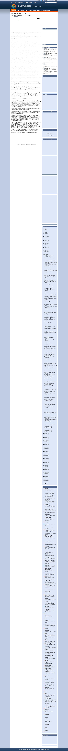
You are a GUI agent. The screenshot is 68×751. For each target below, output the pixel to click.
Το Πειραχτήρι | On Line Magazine (49, 643)
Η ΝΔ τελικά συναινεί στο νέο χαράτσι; (50, 348)
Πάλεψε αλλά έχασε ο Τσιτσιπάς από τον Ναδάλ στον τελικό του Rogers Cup (50, 599)
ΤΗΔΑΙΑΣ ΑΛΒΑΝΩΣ (48, 63)
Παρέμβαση (46, 620)
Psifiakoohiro (46, 657)
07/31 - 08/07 (46, 440)
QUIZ (11, 2)
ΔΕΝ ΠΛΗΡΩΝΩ (47, 581)
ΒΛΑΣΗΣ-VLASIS (47, 594)
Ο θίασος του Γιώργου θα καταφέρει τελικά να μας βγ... (49, 284)
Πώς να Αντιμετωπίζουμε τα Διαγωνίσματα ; (49, 528)
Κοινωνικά (35, 2)
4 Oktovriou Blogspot (48, 665)
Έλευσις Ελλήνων (47, 609)
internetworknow (47, 723)
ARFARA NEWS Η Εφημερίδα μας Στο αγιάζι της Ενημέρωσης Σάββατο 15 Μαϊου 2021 (50, 566)
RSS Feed (38, 0)
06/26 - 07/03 (46, 447)
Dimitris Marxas (47, 48)
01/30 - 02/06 (46, 476)
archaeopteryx (47, 584)
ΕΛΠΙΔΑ (46, 618)
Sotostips (46, 578)
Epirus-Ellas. (46, 532)
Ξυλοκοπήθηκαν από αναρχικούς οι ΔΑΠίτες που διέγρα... (49, 352)
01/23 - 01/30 (46, 477)
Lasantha (38, 749)
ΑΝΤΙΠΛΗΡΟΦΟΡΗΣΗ (48, 529)
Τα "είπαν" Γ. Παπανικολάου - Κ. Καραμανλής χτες (48, 324)
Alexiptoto (46, 717)
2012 (44, 230)
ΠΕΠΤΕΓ (46, 718)
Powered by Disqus (45, 73)
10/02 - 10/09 (46, 250)
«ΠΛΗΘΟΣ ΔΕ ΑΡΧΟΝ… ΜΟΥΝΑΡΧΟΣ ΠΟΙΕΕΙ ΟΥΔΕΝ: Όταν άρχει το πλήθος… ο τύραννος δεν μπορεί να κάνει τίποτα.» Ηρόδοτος (50, 695)
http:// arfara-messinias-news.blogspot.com (48, 569)
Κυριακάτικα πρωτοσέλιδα (48, 426)
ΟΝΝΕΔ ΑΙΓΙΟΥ (47, 714)
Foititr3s (46, 691)
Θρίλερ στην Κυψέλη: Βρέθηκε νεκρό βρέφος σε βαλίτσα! (50, 499)
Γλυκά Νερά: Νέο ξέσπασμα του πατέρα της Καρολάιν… (49, 541)
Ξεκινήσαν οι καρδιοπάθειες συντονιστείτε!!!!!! (48, 286)
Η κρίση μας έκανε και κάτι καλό (49, 592)
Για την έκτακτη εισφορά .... (48, 288)
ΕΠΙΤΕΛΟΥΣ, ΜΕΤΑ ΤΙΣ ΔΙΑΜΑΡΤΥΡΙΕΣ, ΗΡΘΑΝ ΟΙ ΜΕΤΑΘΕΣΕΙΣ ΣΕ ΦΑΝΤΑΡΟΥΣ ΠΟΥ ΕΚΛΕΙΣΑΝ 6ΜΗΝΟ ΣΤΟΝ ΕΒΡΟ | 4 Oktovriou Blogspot (50, 62)
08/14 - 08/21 (46, 437)
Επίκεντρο (46, 601)
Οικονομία (22, 10)
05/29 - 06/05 (46, 452)
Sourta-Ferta (46, 731)
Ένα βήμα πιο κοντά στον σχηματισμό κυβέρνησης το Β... (49, 301)
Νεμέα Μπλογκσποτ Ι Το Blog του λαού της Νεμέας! (50, 653)
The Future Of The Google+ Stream (49, 656)
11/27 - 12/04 (46, 239)
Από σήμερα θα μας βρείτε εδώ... (49, 577)
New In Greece (47, 630)
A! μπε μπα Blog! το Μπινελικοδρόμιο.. (48, 591)
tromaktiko (46, 488)
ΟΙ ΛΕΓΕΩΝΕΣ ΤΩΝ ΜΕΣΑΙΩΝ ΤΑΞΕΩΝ (50, 661)
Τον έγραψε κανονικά (48, 698)
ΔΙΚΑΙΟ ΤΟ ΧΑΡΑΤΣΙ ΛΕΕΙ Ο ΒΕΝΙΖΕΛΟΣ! (49, 266)
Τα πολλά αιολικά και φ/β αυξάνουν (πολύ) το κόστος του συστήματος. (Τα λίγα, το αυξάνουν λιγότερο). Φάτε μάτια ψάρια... (50, 586)
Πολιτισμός (30, 10)
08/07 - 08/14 (46, 438)
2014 (44, 228)
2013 (44, 229)
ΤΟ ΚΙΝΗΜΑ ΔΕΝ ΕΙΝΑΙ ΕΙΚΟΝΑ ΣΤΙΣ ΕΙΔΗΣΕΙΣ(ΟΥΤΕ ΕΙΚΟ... (49, 359)
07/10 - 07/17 (46, 444)
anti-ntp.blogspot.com (48, 576)
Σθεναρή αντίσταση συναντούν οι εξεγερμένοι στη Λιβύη (49, 400)
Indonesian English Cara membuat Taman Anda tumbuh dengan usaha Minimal (50, 642)
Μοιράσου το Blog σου (48, 668)
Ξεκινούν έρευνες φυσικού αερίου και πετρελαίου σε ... (49, 405)
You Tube (56, 0)
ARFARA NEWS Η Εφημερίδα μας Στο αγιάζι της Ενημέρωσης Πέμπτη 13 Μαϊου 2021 (50, 574)
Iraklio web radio (47, 606)
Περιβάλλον (30, 2)
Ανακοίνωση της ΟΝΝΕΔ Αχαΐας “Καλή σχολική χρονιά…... (50, 373)
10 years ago (47, 52)
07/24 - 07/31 (46, 441)
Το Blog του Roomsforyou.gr (48, 669)
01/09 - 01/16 (46, 480)
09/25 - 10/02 (46, 251)
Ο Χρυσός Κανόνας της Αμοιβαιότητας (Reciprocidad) (50, 513)
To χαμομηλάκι (47, 511)
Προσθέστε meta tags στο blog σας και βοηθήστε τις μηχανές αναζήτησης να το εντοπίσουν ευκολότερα (50, 673)
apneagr (46, 521)
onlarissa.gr (46, 730)
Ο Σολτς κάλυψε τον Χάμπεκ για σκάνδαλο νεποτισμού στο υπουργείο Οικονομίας (50, 538)
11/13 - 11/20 (46, 241)
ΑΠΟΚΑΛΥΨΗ (47, 724)
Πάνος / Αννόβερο (48, 53)
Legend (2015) (46, 639)
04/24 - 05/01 (46, 459)
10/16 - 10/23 (46, 247)
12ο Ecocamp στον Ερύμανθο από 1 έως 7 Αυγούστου (50, 631)
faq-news (46, 693)
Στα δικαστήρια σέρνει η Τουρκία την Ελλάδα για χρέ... (49, 327)
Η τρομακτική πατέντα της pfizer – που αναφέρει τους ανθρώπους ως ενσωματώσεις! (50, 552)
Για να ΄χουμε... (47, 709)
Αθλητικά (38, 10)
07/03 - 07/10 (46, 445)
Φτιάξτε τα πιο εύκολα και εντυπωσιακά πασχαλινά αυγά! (49, 664)
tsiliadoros (46, 628)
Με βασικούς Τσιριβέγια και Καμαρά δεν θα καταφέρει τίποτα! (50, 515)
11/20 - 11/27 (46, 240)
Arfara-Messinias (47, 554)
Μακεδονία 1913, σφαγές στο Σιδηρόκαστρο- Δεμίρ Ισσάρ (49, 616)
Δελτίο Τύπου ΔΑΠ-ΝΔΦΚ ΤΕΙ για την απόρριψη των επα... (49, 377)
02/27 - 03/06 (46, 470)
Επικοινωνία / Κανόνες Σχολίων (45, 10)
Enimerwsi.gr (46, 720)
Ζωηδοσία (46, 559)
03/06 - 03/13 (46, 469)
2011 (44, 232)
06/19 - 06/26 (46, 448)
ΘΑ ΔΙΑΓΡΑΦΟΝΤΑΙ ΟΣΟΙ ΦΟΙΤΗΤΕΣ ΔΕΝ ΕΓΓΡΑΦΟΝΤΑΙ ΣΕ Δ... (50, 268)
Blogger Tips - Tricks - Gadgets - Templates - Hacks (49, 671)
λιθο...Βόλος (46, 660)
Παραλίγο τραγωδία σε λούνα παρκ (49, 331)
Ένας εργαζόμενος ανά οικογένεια (49, 314)
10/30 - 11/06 (46, 244)
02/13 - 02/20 (46, 473)
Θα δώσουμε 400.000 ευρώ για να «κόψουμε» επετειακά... (49, 384)
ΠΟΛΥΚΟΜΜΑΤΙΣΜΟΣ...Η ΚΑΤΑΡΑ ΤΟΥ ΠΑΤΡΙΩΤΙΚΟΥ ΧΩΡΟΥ (50, 531)
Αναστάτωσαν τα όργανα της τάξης (49, 275)
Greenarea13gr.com (47, 514)
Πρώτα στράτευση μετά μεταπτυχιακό (50, 278)
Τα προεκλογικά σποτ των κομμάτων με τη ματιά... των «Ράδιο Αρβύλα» (50, 647)
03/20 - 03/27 (46, 466)
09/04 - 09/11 (46, 433)
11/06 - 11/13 (46, 243)
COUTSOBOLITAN (47, 697)
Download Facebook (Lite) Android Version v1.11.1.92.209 (50, 650)
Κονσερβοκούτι (47, 710)
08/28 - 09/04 (46, 434)
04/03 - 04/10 (46, 463)
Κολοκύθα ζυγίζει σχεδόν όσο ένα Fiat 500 (50, 328)
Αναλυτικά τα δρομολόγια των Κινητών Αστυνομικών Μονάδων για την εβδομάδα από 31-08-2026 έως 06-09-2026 (50, 509)
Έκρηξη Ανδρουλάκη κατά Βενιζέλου (21, 15)
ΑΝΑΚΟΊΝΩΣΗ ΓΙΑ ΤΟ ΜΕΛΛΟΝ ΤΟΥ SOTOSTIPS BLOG (49, 580)
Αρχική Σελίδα (14, 10)
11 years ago (51, 62)
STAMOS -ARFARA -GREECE (49, 715)
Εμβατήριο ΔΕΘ (46, 411)
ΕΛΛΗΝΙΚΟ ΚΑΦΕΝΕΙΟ (48, 517)
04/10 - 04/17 (46, 462)
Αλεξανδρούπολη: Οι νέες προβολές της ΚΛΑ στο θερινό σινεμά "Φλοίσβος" (50, 493)
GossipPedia (46, 728)
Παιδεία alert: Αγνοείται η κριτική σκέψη (50, 589)
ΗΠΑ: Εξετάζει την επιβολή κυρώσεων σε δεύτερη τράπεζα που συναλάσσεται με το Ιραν (50, 490)
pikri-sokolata (47, 640)
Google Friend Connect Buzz (49, 655)
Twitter (42, 0)
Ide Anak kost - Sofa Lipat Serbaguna (49, 613)
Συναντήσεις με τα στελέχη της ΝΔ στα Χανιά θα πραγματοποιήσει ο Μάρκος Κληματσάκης (50, 706)
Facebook (46, 0)
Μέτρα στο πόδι (46, 334)
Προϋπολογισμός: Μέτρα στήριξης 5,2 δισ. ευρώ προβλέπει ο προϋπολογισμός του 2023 (50, 544)
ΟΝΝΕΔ (15, 2)
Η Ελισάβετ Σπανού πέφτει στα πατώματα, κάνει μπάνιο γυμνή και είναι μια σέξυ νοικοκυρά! (50, 689)
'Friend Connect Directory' (48, 721)
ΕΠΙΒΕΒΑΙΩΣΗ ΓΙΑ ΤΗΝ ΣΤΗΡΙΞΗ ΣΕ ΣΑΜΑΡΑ (50, 270)
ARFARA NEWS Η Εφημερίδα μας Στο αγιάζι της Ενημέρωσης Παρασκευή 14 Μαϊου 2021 (50, 571)
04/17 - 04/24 (46, 461)
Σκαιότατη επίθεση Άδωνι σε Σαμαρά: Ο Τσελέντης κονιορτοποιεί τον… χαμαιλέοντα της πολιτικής (50, 502)
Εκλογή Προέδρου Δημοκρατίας (49, 711)
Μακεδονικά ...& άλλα (48, 615)
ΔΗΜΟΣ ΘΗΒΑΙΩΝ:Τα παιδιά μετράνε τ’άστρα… (50, 525)
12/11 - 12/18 (46, 236)
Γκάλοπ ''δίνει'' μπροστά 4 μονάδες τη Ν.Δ (50, 412)
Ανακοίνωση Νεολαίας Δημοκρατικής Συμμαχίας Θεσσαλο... (49, 322)
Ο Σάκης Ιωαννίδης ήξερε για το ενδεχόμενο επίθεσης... (49, 342)
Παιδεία (26, 10)
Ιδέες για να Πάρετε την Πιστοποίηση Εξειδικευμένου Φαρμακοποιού (50, 604)
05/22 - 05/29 (46, 454)
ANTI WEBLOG (47, 500)
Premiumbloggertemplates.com (45, 749)
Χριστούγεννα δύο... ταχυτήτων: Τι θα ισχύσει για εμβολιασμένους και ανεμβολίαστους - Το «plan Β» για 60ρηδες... (50, 548)
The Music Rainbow (47, 675)
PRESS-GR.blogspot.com (48, 497)
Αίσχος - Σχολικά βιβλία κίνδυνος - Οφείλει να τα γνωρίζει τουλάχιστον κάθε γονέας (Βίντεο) (50, 611)
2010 (44, 483)
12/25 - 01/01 (46, 233)
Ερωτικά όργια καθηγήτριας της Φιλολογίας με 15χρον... (49, 256)
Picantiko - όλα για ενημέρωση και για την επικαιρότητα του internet (50, 681)
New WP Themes (29, 749)
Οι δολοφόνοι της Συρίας (48, 602)
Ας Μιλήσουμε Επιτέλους (48, 556)
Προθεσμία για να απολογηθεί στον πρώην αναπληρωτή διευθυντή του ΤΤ (50, 666)
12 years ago (49, 72)
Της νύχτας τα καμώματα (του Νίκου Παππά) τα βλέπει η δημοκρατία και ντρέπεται (50, 622)
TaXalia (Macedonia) (47, 494)
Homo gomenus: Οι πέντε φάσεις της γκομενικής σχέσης (49, 318)
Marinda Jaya (46, 649)
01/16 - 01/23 (46, 479)
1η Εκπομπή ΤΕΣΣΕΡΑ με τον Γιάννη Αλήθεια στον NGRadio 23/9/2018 (50, 596)
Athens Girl (46, 708)
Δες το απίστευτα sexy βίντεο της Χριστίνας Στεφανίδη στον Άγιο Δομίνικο (49, 685)
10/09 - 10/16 (46, 248)
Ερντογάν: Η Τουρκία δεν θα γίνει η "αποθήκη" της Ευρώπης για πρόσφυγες (50, 558)
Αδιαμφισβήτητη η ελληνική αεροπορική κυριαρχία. (50, 534)
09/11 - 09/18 (46, 254)
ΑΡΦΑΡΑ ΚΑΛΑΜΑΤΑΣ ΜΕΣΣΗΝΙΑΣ (49, 555)
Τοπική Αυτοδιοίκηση (20, 2)
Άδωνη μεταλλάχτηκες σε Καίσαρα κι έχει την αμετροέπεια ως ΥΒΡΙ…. (50, 496)
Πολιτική (18, 10)
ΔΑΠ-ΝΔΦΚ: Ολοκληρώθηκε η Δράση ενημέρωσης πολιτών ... (49, 355)
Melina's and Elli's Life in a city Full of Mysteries (50, 638)
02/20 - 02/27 (46, 472)
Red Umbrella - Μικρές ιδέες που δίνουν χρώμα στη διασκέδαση (50, 658)
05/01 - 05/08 (46, 458)
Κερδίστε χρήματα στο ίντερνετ (49, 603)
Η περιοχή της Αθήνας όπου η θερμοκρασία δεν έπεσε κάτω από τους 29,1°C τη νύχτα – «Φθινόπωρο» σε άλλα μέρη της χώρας (50, 519)
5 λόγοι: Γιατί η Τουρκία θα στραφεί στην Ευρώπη (50, 679)
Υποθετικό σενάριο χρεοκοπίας (48, 385)
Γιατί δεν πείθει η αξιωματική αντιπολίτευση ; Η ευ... (48, 344)
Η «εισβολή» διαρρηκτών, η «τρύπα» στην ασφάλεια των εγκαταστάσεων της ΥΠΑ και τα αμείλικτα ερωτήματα (50, 506)
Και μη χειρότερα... (48, 646)
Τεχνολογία (26, 2)
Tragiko (46, 727)
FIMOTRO (46, 633)
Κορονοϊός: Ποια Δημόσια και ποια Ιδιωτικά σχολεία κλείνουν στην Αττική (50, 583)
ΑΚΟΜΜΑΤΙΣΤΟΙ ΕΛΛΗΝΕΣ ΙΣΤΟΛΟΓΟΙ (50, 699)
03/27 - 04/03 (46, 465)
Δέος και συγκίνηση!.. (47, 522)
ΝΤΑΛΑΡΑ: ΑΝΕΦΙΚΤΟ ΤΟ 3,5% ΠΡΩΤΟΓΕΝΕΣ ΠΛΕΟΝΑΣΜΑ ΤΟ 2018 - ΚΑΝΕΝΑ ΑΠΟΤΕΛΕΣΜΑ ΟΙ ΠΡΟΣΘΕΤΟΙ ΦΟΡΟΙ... (50, 635)
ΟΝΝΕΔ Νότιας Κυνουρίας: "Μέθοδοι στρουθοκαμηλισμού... (49, 350)
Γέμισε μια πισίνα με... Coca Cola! (49, 682)
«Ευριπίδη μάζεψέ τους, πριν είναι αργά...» (50, 401)
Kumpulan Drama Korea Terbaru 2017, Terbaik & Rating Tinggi (49, 607)
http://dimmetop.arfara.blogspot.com (50, 564)
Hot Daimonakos (47, 687)
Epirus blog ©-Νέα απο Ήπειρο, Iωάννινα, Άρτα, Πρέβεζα (49, 536)
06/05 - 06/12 (46, 451)
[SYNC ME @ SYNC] (51, 0)
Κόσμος (34, 10)
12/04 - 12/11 (46, 237)
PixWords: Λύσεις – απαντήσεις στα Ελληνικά (50, 645)
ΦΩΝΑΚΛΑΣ (46, 504)
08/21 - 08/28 (46, 436)
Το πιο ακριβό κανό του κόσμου (48, 329)
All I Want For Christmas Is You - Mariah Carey (50, 676)
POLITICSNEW (47, 546)
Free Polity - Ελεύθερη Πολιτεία (49, 595)
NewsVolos (46, 598)
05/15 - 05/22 (46, 455)
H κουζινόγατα (47, 662)
